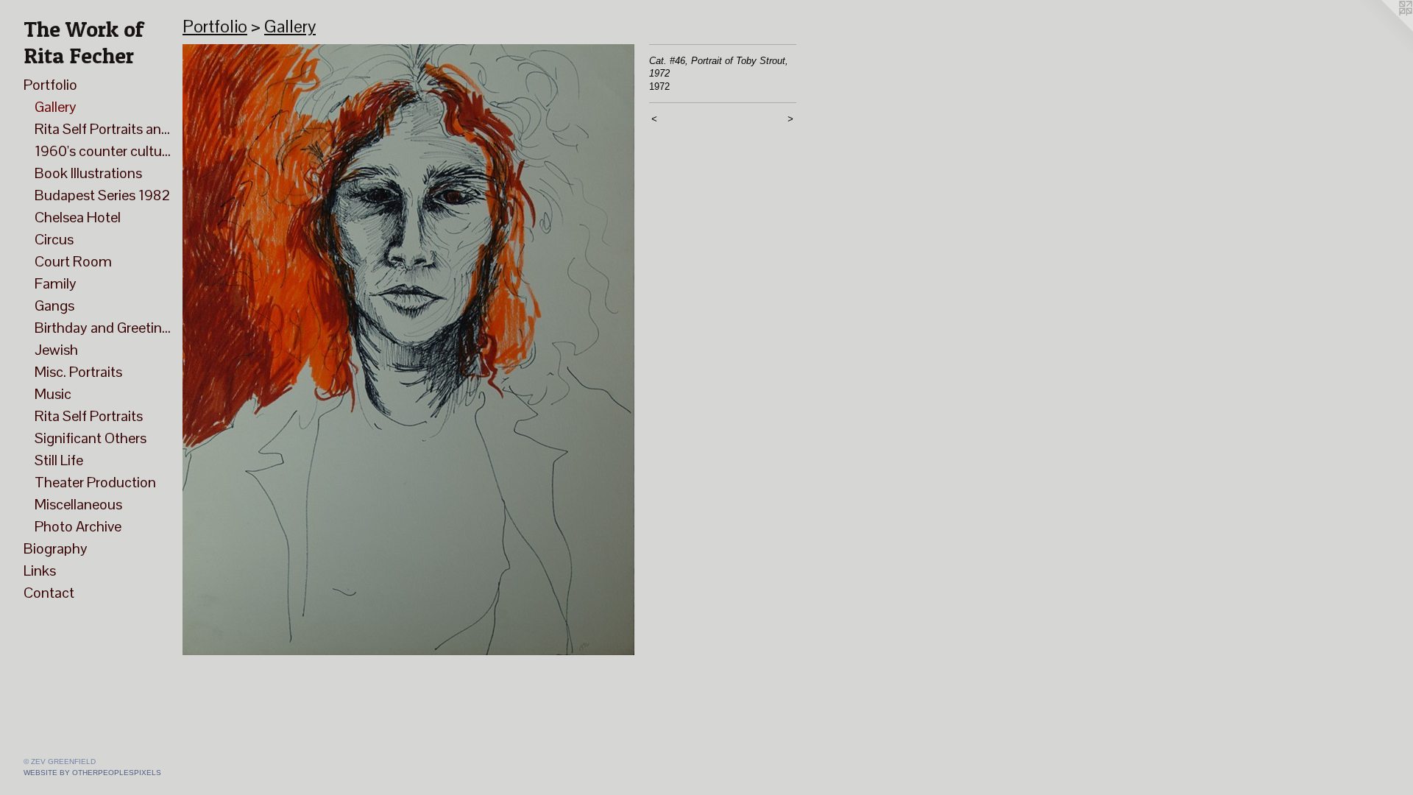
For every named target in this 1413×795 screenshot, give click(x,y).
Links (40, 570)
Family (56, 283)
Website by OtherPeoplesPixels (92, 772)
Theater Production (95, 482)
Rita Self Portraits (89, 415)
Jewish (56, 349)
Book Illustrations (88, 173)
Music (53, 393)
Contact (49, 592)
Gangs (54, 305)
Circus (54, 239)
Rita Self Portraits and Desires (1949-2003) (103, 128)
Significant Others (90, 438)
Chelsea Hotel (78, 217)
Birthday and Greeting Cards (103, 327)
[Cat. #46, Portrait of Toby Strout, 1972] (408, 349)
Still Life (59, 460)
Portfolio (50, 84)
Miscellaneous (78, 504)
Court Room (73, 261)
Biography (56, 548)
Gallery (56, 106)
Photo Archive (78, 526)
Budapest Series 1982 (102, 195)
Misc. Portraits (78, 371)
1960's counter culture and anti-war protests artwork (103, 150)
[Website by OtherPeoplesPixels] (1383, 29)
